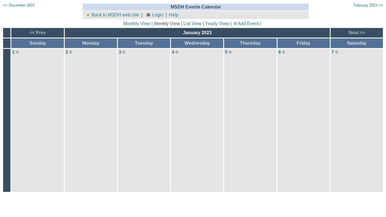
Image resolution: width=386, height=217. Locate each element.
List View (192, 23)
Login (157, 14)
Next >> (357, 32)
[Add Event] (17, 52)
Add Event (248, 23)
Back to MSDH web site (115, 14)
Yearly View (217, 23)
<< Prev (38, 32)
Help (174, 14)
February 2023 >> (368, 5)
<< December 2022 (18, 5)
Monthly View (136, 23)
